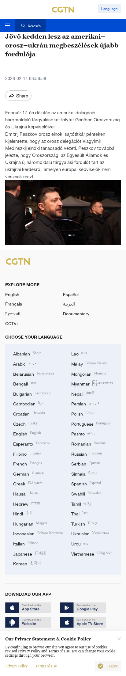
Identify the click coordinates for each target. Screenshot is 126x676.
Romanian (88, 443)
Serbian (85, 463)
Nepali (82, 393)
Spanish (86, 483)
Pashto (83, 433)
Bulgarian (31, 393)
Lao (79, 353)
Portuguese (91, 423)
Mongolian (88, 373)
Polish (83, 413)
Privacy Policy (16, 666)
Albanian (27, 353)
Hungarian (30, 523)
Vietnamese (91, 553)
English (12, 294)
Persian (85, 403)
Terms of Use (46, 666)
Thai (80, 513)
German (28, 473)
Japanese (29, 553)
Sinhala (84, 473)
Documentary (76, 313)
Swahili (86, 493)
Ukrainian (90, 533)
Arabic (26, 363)
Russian (86, 453)
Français (13, 303)
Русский (12, 313)
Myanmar (92, 383)
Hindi (22, 513)
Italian (25, 543)
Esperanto (31, 443)
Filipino (27, 453)
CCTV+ (12, 323)
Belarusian (33, 373)
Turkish (84, 523)
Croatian (29, 413)
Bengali (24, 383)
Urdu (80, 543)
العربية (69, 303)
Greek (27, 483)
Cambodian (28, 403)
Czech (25, 423)
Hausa (25, 493)
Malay (89, 363)
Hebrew (26, 503)
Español (71, 294)
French (27, 463)
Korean (27, 563)
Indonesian (38, 533)
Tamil (81, 503)
